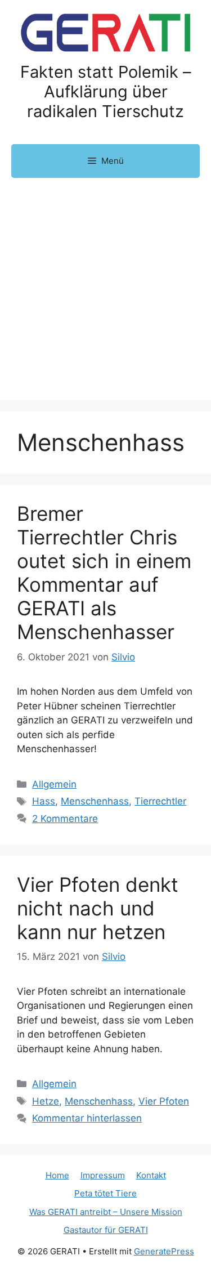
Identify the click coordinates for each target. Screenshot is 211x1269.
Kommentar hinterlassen (87, 1118)
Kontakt (151, 1175)
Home (57, 1175)
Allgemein (54, 784)
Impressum (102, 1175)
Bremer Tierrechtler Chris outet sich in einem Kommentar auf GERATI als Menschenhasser (104, 573)
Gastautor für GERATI (106, 1230)
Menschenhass (95, 801)
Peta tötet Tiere (105, 1193)
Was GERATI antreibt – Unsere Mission (105, 1212)
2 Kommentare (65, 818)
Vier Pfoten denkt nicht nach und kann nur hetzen (97, 908)
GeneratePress (164, 1251)
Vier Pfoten (163, 1101)
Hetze (45, 1101)
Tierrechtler (160, 801)
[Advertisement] (105, 289)
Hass (43, 801)
